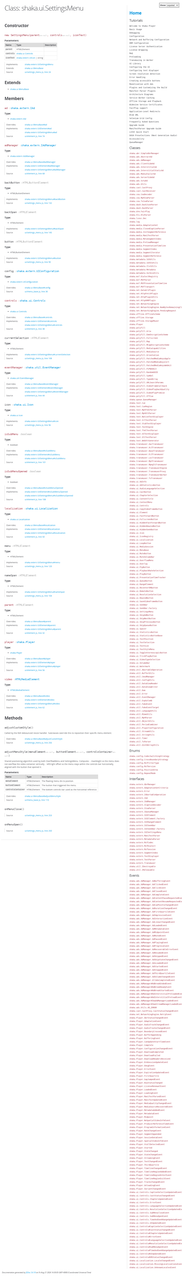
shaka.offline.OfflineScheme (144, 314)
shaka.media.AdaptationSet (143, 225)
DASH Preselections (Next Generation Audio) (153, 135)
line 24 (47, 72)
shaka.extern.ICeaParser (142, 808)
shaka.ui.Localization (42, 508)
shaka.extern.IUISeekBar (142, 825)
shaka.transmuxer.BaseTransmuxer (147, 451)
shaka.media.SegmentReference (145, 256)
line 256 (48, 742)
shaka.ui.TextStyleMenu (141, 649)
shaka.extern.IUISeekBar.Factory (147, 829)
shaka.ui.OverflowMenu (141, 560)
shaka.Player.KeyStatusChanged (145, 1083)
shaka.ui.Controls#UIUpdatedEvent (147, 1254)
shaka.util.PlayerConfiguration (146, 728)
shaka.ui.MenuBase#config (37, 287)
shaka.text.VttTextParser (143, 437)
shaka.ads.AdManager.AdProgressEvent (149, 946)
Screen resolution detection (144, 74)
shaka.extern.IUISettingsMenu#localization (45, 533)
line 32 (41, 633)
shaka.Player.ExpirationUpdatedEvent (149, 1072)
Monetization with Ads (141, 84)
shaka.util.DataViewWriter (143, 687)
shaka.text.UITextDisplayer (144, 434)
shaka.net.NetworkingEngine (144, 304)
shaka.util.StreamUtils (141, 731)
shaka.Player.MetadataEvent (144, 1113)
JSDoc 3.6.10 (31, 1272)
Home (135, 13)
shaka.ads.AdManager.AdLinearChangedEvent (152, 922)
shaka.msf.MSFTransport (141, 287)
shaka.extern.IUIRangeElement (145, 822)
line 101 (42, 462)
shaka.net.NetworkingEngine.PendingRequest (152, 311)
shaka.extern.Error (139, 791)
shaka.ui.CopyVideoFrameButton (145, 509)
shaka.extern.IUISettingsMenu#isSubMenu (45, 458)
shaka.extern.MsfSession (142, 849)
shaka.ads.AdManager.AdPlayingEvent (148, 942)
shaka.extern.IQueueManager (144, 812)
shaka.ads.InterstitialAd (143, 167)
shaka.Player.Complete (141, 1045)
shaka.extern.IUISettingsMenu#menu (42, 562)
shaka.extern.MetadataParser (144, 839)
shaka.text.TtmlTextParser (143, 430)
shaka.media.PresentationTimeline (147, 246)
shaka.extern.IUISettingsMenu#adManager (45, 169)
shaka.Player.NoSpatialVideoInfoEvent (149, 1120)
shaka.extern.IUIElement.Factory (147, 818)
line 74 (41, 136)
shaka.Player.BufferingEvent (144, 1038)
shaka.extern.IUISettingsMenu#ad (41, 132)
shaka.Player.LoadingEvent (143, 1093)
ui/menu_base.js (32, 291)
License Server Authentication (145, 46)
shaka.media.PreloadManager (144, 242)
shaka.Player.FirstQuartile (144, 1076)
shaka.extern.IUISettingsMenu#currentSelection (47, 354)
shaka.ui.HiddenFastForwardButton (147, 523)
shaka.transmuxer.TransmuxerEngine (148, 468)
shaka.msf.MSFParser (140, 280)
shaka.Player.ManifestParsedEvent (147, 1096)
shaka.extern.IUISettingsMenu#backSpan (44, 228)
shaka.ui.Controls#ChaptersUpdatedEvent (151, 1233)
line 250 (48, 830)
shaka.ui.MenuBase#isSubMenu (40, 450)
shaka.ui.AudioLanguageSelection (147, 488)
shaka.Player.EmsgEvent (141, 1066)
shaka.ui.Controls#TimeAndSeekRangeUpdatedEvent (155, 1250)
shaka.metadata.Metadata (142, 269)
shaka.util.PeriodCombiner (143, 724)
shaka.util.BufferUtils (141, 673)
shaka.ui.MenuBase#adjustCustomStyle (43, 738)
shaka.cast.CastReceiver (142, 191)
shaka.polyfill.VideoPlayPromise (147, 393)
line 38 (41, 328)
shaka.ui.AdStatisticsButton (144, 485)
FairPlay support (138, 108)
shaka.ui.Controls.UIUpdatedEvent (147, 1223)
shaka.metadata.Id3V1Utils (143, 263)
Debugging (134, 33)
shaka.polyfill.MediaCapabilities (147, 348)
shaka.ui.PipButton (139, 567)
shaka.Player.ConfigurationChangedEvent (151, 1048)
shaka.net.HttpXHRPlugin (142, 300)
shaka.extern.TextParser (142, 859)
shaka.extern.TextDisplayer (144, 856)
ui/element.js (31, 136)
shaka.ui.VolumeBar (139, 663)
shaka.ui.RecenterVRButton (143, 588)
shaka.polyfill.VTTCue (141, 396)
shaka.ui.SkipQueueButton (143, 625)
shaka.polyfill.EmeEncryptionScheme (148, 334)
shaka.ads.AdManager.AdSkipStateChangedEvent (153, 959)
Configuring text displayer (144, 70)
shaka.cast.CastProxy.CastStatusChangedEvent (153, 1011)
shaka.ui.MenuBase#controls (38, 317)
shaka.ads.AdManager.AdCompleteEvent (149, 895)
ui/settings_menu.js (34, 72)
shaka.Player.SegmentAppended (145, 1134)
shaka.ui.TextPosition (141, 639)
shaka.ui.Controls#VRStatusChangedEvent (151, 1257)
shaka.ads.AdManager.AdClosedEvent (148, 891)
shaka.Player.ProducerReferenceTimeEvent (151, 1124)
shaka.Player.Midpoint (141, 1117)
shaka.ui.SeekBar (138, 605)
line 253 (48, 815)
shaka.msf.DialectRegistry (143, 276)
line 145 (48, 232)
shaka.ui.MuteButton (140, 553)
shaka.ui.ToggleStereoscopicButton (148, 653)
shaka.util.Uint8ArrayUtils (144, 745)
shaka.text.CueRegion (140, 406)
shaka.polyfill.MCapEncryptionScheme (149, 345)
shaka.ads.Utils (137, 184)
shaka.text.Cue (137, 403)
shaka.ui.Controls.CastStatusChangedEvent (152, 1195)
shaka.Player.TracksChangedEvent (147, 1182)
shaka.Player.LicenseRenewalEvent (147, 1086)
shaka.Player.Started (140, 1148)
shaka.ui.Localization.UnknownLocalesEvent (152, 1267)
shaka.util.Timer (138, 738)
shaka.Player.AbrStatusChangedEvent (148, 1018)
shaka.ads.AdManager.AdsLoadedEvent (148, 963)
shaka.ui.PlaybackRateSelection (146, 570)
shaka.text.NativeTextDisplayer (146, 417)
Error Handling (137, 77)
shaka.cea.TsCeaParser (141, 201)
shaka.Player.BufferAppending (145, 1035)
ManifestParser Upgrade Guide (145, 128)
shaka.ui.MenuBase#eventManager (41, 384)
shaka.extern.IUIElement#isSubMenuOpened (46, 491)
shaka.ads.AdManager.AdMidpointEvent (149, 932)
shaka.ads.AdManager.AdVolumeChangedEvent (152, 977)
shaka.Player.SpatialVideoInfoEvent (148, 1141)
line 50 (41, 536)
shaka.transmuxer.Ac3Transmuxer (146, 447)
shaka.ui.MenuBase (34, 68)
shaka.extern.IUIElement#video (39, 699)
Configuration (136, 36)
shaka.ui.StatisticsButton (143, 632)
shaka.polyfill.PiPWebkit (143, 369)
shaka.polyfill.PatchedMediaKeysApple (149, 358)
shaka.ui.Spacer (137, 629)
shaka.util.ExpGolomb (140, 700)
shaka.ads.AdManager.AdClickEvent (147, 888)
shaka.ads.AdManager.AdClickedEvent (148, 884)
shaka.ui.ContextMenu (140, 502)
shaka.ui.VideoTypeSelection (144, 659)
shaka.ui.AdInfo (137, 482)
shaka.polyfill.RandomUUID (143, 372)
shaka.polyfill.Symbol (141, 376)
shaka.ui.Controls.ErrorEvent (145, 1202)
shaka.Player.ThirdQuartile (144, 1165)
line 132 (48, 203)
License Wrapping (138, 50)
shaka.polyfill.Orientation (144, 355)
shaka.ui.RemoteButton (141, 591)
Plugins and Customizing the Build (148, 87)
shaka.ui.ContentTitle (141, 499)
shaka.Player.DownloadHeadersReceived (149, 1059)
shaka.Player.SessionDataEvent (145, 1137)
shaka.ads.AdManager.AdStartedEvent (148, 966)
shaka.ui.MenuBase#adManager (40, 162)
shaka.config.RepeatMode (142, 773)
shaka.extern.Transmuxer (142, 863)
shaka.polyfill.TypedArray (143, 379)
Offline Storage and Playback (145, 101)
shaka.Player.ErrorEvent (142, 1069)
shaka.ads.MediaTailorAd (142, 174)
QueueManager (136, 142)
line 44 (41, 395)
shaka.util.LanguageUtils (143, 711)
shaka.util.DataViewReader (143, 683)
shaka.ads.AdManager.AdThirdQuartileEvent (152, 973)
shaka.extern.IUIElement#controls (41, 321)
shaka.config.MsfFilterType (144, 763)
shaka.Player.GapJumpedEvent (144, 1079)
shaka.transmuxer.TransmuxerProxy (147, 471)
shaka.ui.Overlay (138, 564)
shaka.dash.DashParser (141, 208)
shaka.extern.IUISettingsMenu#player (43, 666)
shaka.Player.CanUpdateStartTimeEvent (149, 1042)
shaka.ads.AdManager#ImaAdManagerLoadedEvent (153, 1001)
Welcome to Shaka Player (142, 26)
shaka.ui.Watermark (139, 666)
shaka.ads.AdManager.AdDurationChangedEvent (153, 908)
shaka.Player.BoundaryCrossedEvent (148, 1031)
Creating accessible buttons (144, 81)
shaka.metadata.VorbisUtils (144, 273)
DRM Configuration (139, 43)
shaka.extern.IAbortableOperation (147, 794)
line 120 (48, 566)
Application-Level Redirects (144, 111)
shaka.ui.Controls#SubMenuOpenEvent (148, 1247)
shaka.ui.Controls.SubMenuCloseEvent (149, 1213)
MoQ (131, 53)
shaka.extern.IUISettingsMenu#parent (43, 629)
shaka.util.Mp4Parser (140, 718)
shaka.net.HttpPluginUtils (143, 297)
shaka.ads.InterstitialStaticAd (146, 170)
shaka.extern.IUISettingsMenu (39, 64)
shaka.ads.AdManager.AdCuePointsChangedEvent (153, 905)
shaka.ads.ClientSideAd (141, 163)
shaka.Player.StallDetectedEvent (147, 1144)
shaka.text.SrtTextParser (143, 420)
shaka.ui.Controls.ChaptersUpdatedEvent (151, 1199)
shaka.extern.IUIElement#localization (42, 529)
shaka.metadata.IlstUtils (143, 266)
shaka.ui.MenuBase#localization (40, 525)
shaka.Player (26, 642)
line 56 (41, 670)
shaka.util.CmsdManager (141, 676)
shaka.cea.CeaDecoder (140, 194)
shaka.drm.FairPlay (139, 211)
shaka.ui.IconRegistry (141, 536)
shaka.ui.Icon (23, 404)
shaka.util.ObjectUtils (141, 721)
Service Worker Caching (141, 98)
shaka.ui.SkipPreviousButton (144, 622)
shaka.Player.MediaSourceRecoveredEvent (151, 1107)
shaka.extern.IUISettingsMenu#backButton (45, 199)
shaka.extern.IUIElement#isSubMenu (42, 454)
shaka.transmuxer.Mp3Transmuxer (146, 461)
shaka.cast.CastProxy (140, 187)
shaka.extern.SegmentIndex (143, 853)
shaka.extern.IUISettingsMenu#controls (43, 325)
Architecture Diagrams (141, 94)
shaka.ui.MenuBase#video (37, 696)
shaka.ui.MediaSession (141, 547)
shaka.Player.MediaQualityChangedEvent (150, 1103)
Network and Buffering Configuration (149, 39)
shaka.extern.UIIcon (25, 57)
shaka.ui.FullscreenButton (143, 519)
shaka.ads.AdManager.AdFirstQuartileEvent (152, 912)
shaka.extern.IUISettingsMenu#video (42, 703)
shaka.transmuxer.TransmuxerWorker (148, 475)
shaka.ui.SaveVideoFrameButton (145, 601)
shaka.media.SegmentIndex (143, 249)
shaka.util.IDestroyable (142, 866)
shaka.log (134, 222)
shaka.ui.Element (138, 512)
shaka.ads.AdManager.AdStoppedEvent (148, 970)
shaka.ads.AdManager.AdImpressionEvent (150, 915)
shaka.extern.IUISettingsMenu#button (43, 258)
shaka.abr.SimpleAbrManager (144, 153)
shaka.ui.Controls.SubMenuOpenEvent (148, 1216)
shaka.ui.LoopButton (140, 543)
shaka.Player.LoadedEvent (143, 1089)
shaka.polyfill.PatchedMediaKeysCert (149, 362)
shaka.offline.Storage (141, 317)
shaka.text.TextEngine (141, 427)
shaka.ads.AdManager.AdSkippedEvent (148, 956)
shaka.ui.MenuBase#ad (36, 124)
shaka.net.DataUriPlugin (142, 290)
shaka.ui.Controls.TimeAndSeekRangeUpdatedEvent (155, 1219)
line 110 (45, 800)
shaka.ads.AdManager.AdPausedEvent (148, 939)
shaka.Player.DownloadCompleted (146, 1052)
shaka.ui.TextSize (139, 646)
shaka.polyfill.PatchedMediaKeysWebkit (150, 365)
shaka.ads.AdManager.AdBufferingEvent (149, 881)
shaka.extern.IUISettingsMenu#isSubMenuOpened (49, 495)
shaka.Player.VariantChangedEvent (147, 1189)
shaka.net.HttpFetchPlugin (143, 293)
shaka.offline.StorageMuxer (144, 321)
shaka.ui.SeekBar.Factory (143, 608)
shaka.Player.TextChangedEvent (145, 1161)
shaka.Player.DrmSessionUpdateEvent (148, 1062)
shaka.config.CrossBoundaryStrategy (148, 759)
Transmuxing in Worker (141, 60)
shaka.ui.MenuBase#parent (38, 621)
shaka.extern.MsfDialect (142, 846)
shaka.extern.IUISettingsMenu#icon (42, 421)
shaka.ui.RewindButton (141, 598)
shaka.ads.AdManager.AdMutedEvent (147, 936)
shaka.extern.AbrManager (142, 784)
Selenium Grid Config (140, 118)
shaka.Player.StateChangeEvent (145, 1154)
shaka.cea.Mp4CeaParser (141, 198)
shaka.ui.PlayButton (140, 574)
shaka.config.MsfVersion (142, 766)
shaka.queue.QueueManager (143, 399)
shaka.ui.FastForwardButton (144, 516)
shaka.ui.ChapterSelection (143, 495)
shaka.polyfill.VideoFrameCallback (148, 386)
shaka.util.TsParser (140, 741)
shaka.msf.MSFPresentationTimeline (148, 283)
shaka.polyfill (137, 328)
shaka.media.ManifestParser (144, 235)
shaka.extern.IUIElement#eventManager (44, 387)
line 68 (41, 173)
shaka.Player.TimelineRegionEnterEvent (150, 1175)
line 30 (44, 291)
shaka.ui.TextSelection (141, 642)
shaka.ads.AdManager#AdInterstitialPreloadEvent (155, 997)
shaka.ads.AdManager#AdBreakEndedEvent (150, 983)
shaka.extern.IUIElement (142, 815)
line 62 (41, 707)
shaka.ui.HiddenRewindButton (144, 526)
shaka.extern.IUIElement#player (40, 662)
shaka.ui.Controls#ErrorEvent (145, 1237)
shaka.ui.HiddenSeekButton (143, 529)
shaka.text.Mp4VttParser (142, 413)
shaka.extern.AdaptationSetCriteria (148, 788)
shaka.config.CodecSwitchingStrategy (149, 756)
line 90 (47, 262)
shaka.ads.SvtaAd (138, 181)
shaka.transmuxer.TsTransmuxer (145, 478)
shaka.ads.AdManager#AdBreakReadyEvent (150, 987)
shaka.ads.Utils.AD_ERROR (143, 1007)
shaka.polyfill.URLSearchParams (146, 382)
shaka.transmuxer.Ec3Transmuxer (146, 454)
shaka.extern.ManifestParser (144, 836)
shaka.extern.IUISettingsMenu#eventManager (46, 391)
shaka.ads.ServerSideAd (141, 177)
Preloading (135, 57)
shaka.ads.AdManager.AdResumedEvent (148, 953)
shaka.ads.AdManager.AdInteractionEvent (151, 918)
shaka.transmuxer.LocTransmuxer (146, 458)
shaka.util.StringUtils (141, 735)
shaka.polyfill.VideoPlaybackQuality (149, 389)
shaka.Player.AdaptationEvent (145, 1021)
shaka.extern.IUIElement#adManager (42, 165)
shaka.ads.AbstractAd (140, 157)
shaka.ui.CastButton (140, 492)
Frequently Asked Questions (144, 122)
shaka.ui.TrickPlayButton (143, 656)
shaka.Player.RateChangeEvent (145, 1131)
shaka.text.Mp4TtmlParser (143, 410)
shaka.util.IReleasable (141, 870)
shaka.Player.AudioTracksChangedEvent (149, 1028)
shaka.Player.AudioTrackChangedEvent (149, 1024)
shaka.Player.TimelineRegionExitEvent (149, 1178)
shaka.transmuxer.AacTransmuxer (146, 444)
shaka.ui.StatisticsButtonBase (145, 635)
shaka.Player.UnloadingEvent (144, 1185)
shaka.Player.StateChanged (143, 1151)
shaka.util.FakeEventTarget (144, 707)
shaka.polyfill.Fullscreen (143, 338)
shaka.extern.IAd (23, 108)
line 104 (48, 595)
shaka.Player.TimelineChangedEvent (148, 1168)
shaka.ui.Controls (24, 53)
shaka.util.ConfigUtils (141, 680)
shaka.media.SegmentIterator (144, 252)
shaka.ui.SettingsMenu (141, 611)
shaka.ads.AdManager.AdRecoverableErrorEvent (153, 949)
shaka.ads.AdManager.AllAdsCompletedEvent (152, 980)
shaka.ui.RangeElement (141, 584)
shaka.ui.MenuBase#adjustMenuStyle (43, 796)
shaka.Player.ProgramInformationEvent (149, 1127)
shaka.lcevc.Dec (137, 218)
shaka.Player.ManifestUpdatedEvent (148, 1100)
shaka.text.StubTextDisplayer (145, 423)
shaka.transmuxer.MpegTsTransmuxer (148, 464)
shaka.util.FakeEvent (140, 704)
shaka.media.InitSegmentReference (147, 232)
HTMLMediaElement (27, 679)
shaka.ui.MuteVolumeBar (141, 557)
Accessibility (136, 139)
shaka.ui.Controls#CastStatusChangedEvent (152, 1230)
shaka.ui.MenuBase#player (38, 658)
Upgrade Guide (136, 125)
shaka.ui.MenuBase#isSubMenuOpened (44, 488)
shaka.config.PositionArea (143, 770)
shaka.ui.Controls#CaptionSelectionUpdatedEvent (155, 1226)
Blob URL (133, 115)
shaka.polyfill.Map (139, 341)
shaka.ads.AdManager (140, 160)
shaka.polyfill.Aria (140, 331)
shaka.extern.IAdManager (38, 145)
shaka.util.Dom (137, 690)
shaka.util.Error (138, 694)
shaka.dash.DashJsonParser (143, 204)
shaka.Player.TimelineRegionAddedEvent (150, 1172)
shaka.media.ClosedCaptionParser (147, 228)
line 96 (47, 425)
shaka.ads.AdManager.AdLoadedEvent (148, 925)
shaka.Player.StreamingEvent (144, 1158)
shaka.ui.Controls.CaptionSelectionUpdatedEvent (155, 1192)
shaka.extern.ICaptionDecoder (145, 805)
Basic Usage (135, 29)
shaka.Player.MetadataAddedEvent (147, 1110)
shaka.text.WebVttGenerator (144, 440)
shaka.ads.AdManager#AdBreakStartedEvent (151, 990)
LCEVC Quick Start (139, 132)
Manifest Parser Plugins (142, 91)
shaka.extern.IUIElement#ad (38, 128)
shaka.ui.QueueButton (140, 581)
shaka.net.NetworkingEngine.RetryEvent (150, 1014)
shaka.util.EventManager (43, 367)
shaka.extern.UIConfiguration (38, 271)
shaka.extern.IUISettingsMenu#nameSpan (45, 592)
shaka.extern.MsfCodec (141, 842)
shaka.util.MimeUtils (140, 714)
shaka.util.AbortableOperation (145, 670)
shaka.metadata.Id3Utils (142, 259)
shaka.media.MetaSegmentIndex (145, 239)
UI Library (135, 63)
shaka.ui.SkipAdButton (141, 615)
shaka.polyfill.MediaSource (144, 352)
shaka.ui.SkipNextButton (142, 618)
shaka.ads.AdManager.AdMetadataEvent (149, 929)
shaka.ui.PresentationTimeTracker (147, 577)
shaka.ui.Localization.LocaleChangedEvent (152, 1260)
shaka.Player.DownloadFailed (144, 1055)
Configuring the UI (139, 67)
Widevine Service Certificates (145, 104)
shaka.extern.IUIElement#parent (40, 625)
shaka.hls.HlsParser (140, 215)
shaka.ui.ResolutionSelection (145, 594)
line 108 (48, 358)
